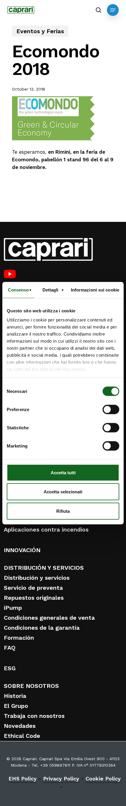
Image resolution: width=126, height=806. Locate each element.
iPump (13, 607)
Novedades (19, 725)
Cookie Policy (103, 778)
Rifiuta (63, 510)
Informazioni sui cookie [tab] (95, 289)
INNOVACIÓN (22, 550)
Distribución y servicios (36, 577)
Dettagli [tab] (50, 289)
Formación (19, 637)
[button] (113, 10)
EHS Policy (22, 778)
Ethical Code (22, 735)
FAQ (10, 647)
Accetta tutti (63, 472)
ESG (10, 668)
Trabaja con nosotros (34, 715)
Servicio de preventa (33, 587)
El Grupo (16, 705)
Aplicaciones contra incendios (46, 529)
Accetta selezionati (63, 491)
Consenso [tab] (18, 289)
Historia (15, 695)
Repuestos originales (34, 597)
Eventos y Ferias (40, 31)
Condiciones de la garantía (42, 627)
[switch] (111, 409)
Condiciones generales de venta (49, 617)
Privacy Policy (61, 778)
